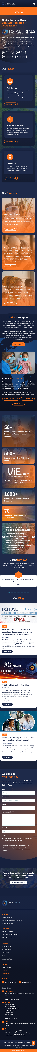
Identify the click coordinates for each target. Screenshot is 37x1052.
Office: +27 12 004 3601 (12, 1018)
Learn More (11, 549)
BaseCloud (22, 1050)
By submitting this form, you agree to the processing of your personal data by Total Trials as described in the (18, 847)
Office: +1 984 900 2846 (12, 999)
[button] (3, 537)
